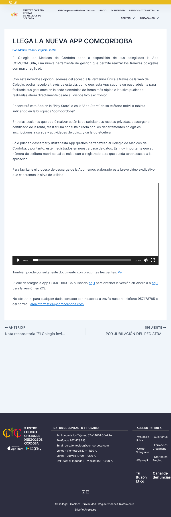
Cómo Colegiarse (142, 450)
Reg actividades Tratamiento (116, 504)
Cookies (75, 504)
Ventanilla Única (142, 438)
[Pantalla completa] (153, 260)
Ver (120, 272)
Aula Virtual (161, 436)
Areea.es (90, 509)
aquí (92, 283)
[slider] (82, 260)
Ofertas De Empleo (160, 458)
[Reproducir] (18, 260)
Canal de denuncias (162, 475)
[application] (85, 224)
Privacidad (89, 504)
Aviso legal (61, 504)
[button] (85, 224)
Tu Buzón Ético (141, 477)
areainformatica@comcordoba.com (57, 304)
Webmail (142, 460)
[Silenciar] (145, 260)
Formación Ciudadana (160, 446)
